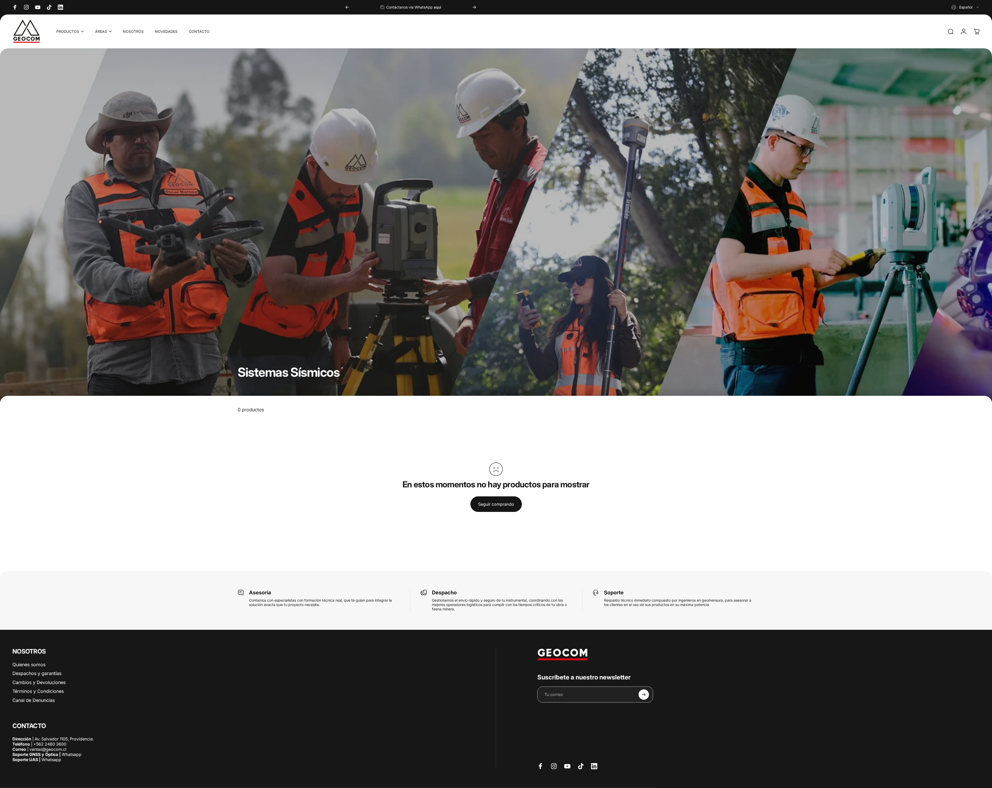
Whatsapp (71, 754)
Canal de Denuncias (33, 700)
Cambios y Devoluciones (39, 682)
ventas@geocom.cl (47, 749)
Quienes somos (28, 664)
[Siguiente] (474, 7)
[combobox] (965, 7)
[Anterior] (347, 7)
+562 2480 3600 (49, 744)
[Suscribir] (644, 694)
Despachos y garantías (36, 673)
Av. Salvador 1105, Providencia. (64, 738)
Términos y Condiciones (38, 691)
